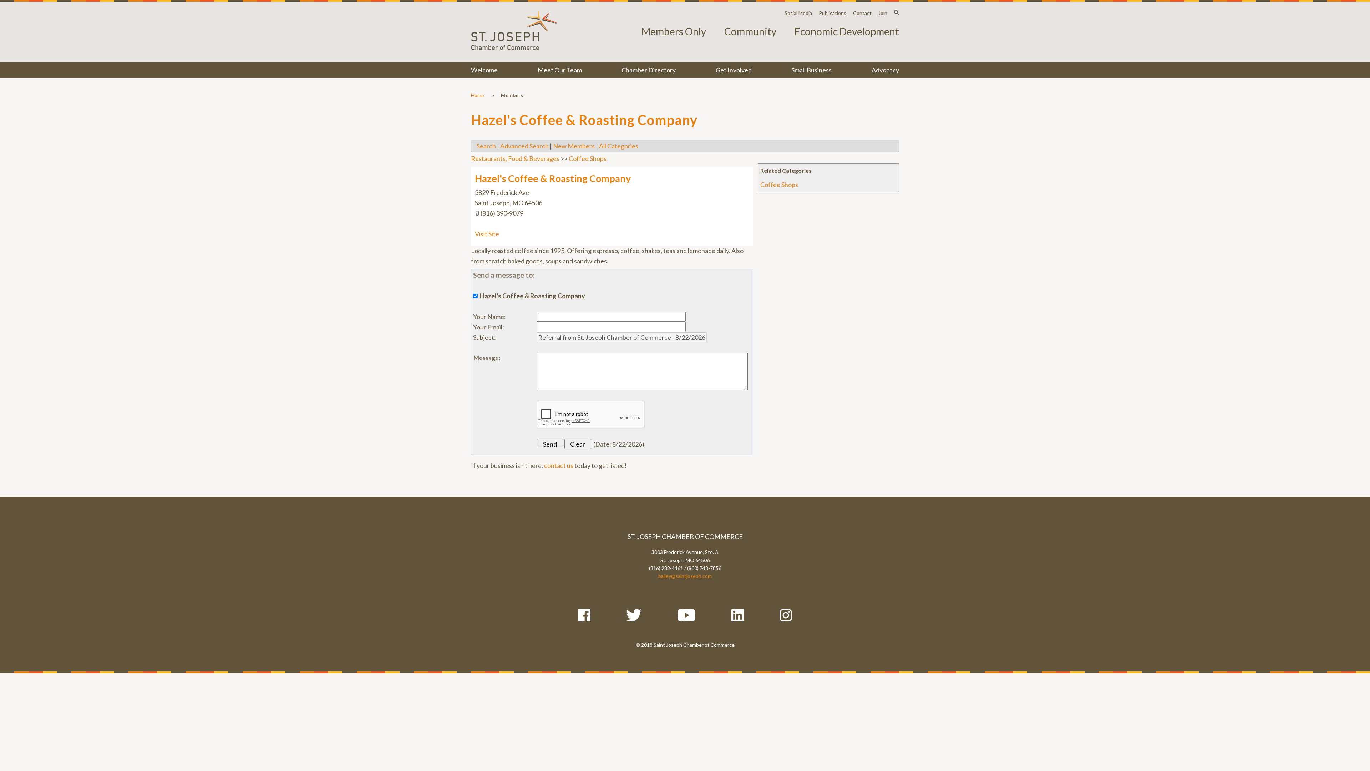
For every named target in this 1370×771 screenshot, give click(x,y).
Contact (862, 13)
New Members (574, 146)
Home (477, 95)
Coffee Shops (779, 184)
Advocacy (885, 70)
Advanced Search (524, 146)
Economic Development (847, 31)
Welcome (484, 70)
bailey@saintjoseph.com (685, 576)
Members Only (673, 31)
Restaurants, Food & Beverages (515, 158)
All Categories (618, 146)
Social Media (798, 13)
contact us (558, 465)
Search (486, 146)
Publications (832, 13)
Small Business (811, 70)
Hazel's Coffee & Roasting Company (553, 178)
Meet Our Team (560, 70)
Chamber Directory (648, 70)
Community (750, 31)
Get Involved (734, 70)
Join (882, 13)
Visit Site (487, 234)
